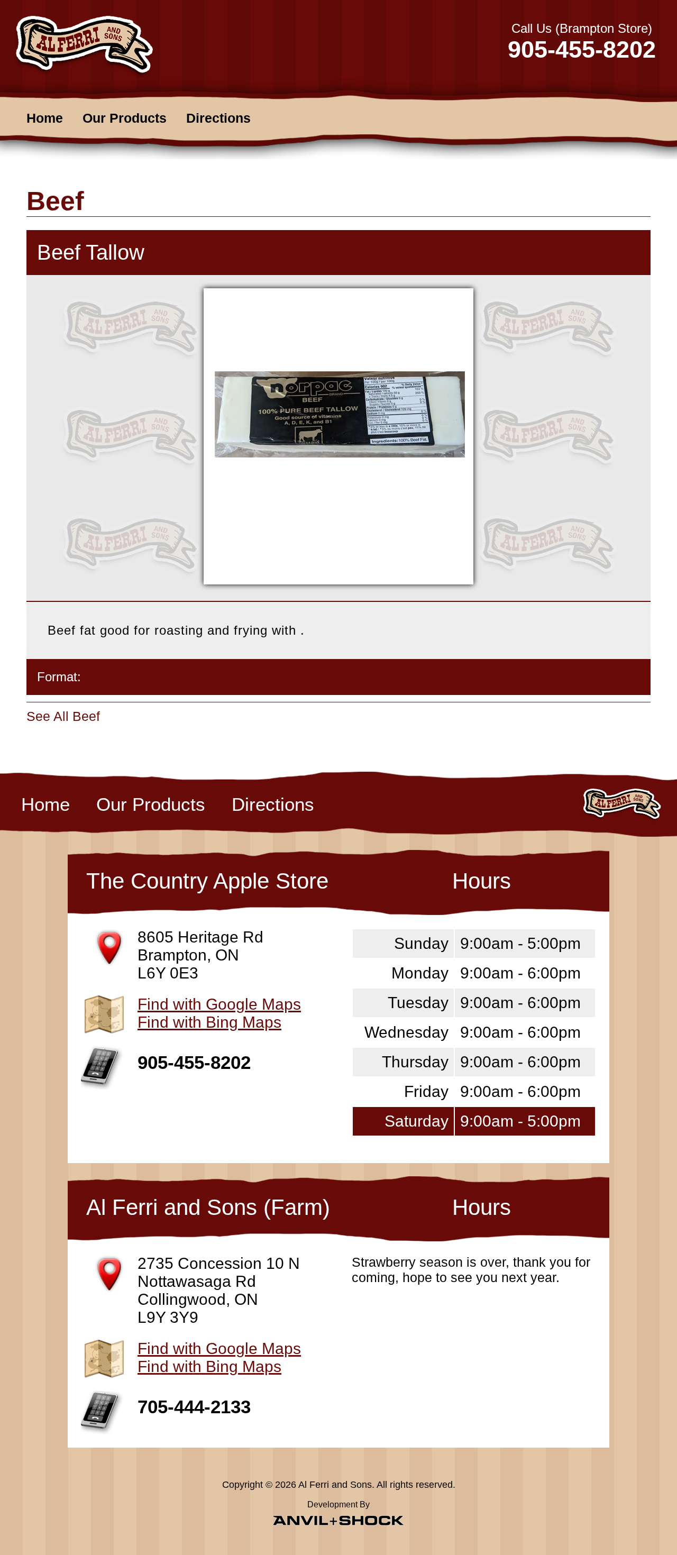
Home (44, 118)
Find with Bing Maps (209, 1022)
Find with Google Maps (219, 1004)
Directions (218, 118)
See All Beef (63, 716)
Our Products (125, 118)
